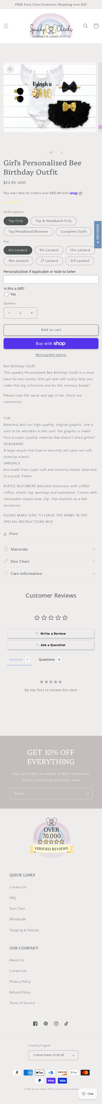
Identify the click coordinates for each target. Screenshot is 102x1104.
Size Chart (17, 909)
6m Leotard (18, 250)
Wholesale (17, 919)
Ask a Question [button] (53, 645)
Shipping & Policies (24, 930)
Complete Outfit (74, 232)
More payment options (51, 354)
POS (49, 1089)
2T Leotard (49, 261)
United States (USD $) (48, 1055)
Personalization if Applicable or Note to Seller (40, 271)
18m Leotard (18, 261)
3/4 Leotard (79, 261)
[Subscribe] (87, 793)
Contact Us (18, 887)
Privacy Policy (20, 982)
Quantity (10, 303)
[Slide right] (61, 152)
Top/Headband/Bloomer (28, 232)
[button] (6, 26)
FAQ (12, 898)
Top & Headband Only (54, 221)
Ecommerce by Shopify (67, 1089)
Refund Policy (20, 992)
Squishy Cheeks (39, 1089)
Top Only (16, 221)
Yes (13, 294)
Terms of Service (22, 1003)
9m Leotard (49, 250)
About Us (16, 960)
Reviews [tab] (16, 659)
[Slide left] (40, 152)
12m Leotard (80, 250)
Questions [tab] (47, 659)
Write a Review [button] (53, 633)
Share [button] (13, 534)
